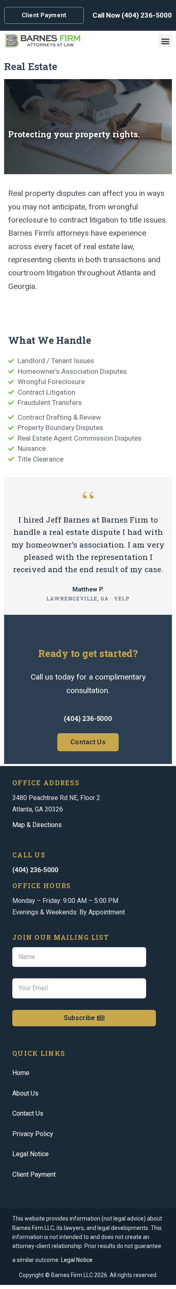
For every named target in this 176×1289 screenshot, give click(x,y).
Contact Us (27, 1113)
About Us (25, 1093)
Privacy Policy (32, 1134)
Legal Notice (30, 1154)
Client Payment (34, 1174)
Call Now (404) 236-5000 (132, 15)
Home (20, 1073)
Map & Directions (37, 825)
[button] (165, 41)
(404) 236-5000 (88, 718)
